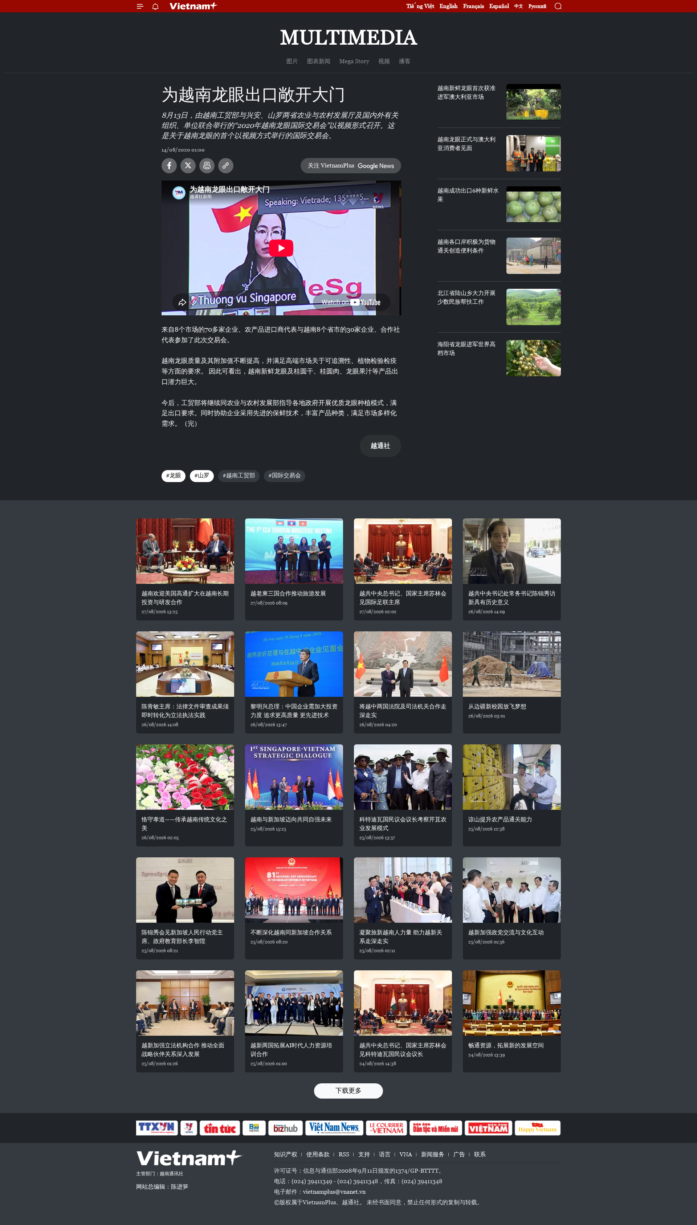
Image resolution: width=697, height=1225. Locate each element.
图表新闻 (318, 61)
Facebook (169, 165)
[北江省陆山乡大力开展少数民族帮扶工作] (533, 307)
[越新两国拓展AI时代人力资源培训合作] (294, 1003)
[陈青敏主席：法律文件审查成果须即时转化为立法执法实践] (185, 664)
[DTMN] (435, 1128)
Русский (537, 6)
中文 (518, 6)
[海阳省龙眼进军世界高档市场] (533, 358)
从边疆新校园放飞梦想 (497, 706)
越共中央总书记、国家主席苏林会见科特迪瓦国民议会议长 (403, 1050)
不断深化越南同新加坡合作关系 (291, 932)
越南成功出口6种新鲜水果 (468, 195)
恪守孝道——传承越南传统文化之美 (184, 824)
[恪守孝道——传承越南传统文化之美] (185, 777)
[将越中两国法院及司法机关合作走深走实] (403, 664)
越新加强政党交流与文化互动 (506, 932)
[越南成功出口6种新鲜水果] (533, 204)
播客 (405, 61)
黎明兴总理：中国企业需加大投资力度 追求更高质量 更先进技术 (294, 711)
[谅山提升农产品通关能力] (512, 777)
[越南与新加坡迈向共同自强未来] (294, 777)
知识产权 (285, 1154)
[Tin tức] (220, 1128)
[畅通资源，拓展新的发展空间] (512, 1003)
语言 (385, 1154)
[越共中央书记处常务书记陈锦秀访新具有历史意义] (512, 551)
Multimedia (348, 37)
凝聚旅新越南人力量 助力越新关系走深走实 (400, 937)
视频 (384, 61)
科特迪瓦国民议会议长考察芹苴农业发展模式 (403, 824)
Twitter (188, 165)
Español (499, 6)
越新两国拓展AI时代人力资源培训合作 (291, 1050)
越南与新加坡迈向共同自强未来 (291, 819)
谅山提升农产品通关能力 (500, 819)
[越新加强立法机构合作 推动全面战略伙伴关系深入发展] (185, 1003)
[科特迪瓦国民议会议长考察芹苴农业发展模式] (403, 777)
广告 (459, 1154)
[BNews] (254, 1128)
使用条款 (318, 1154)
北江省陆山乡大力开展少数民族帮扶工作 (466, 297)
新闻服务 (432, 1154)
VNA (406, 1154)
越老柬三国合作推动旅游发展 (288, 593)
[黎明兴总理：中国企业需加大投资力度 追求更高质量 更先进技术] (294, 664)
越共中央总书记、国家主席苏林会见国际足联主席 (403, 598)
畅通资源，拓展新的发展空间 (506, 1045)
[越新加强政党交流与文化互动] (512, 890)
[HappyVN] (537, 1128)
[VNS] (334, 1128)
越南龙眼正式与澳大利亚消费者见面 (466, 143)
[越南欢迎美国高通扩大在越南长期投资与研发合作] (185, 551)
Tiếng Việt (420, 6)
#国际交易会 (284, 475)
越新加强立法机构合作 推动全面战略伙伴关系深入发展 (183, 1050)
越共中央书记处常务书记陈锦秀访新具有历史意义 (511, 598)
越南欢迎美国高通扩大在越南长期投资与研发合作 (185, 598)
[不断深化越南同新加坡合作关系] (294, 890)
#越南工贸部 (239, 475)
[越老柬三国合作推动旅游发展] (294, 551)
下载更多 (348, 1090)
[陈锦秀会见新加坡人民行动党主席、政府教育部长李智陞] (185, 890)
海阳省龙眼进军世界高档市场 (466, 348)
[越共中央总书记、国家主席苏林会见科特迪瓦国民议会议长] (403, 1003)
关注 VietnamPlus (331, 165)
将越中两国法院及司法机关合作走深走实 (403, 711)
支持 (364, 1154)
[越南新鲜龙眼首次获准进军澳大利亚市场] (533, 102)
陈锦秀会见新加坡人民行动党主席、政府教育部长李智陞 (182, 937)
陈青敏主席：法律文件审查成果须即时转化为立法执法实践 (185, 711)
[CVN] (386, 1128)
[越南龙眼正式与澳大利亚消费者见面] (533, 153)
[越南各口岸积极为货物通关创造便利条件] (533, 256)
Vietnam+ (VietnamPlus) (194, 6)
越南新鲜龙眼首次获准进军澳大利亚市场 (466, 92)
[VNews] (188, 1128)
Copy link (225, 165)
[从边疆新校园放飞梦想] (512, 664)
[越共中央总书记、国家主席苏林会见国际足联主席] (403, 551)
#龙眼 (173, 475)
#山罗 (201, 475)
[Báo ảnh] (488, 1128)
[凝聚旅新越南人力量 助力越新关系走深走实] (403, 890)
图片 (292, 61)
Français (473, 6)
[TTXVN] (156, 1128)
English (449, 6)
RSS (344, 1154)
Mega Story (354, 61)
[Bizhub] (285, 1128)
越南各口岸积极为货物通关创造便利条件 (466, 246)
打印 (207, 165)
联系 (480, 1154)
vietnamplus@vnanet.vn (334, 1191)
